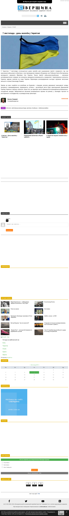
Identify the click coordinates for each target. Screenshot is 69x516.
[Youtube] (43, 501)
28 (34, 379)
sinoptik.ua (9, 357)
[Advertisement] (34, 159)
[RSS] (59, 501)
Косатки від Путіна (49, 302)
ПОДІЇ (14, 27)
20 (24, 377)
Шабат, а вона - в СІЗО (50, 316)
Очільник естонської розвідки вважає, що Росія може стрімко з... (55, 323)
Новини (9, 27)
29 (44, 379)
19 (15, 377)
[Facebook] (9, 501)
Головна (4, 27)
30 (53, 379)
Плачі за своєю (15, 309)
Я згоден (61, 513)
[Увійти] (41, 16)
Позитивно (6, 462)
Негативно (6, 465)
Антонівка (47, 309)
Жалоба (29, 108)
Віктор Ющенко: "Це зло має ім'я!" (20, 323)
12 (15, 374)
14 (34, 374)
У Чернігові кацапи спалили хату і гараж (56, 136)
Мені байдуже (8, 467)
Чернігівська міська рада (19, 108)
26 (15, 379)
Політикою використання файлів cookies (36, 513)
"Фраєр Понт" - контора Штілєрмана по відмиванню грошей (21, 330)
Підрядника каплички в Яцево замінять (33, 136)
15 (44, 374)
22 (44, 377)
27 (24, 379)
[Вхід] (7, 220)
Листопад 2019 (34, 365)
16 (53, 374)
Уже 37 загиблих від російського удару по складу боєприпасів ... (55, 330)
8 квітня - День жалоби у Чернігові (9, 136)
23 (53, 377)
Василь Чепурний (13, 99)
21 (34, 377)
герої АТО (8, 108)
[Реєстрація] (45, 16)
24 (63, 377)
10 (63, 372)
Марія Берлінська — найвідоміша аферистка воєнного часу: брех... (20, 302)
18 (5, 377)
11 (5, 374)
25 (5, 379)
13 (24, 374)
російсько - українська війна (40, 108)
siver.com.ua (43, 506)
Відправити (9, 230)
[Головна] (34, 10)
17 (63, 374)
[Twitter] (26, 501)
